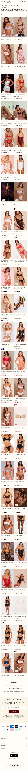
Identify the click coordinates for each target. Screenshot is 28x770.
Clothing (6, 5)
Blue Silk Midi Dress (11, 694)
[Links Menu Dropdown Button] (2, 2)
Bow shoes (15, 688)
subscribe (14, 711)
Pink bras (20, 688)
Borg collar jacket (8, 691)
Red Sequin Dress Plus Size (18, 691)
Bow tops (14, 685)
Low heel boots (8, 685)
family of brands (22, 716)
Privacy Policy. (22, 718)
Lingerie (10, 5)
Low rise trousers (19, 685)
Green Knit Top (18, 694)
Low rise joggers (9, 688)
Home (2, 5)
